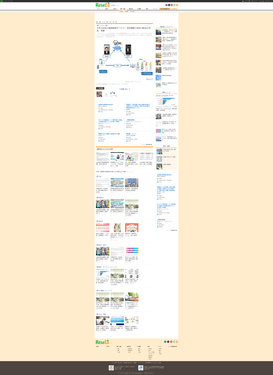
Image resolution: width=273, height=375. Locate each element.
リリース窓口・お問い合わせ (117, 362)
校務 (127, 11)
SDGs (149, 350)
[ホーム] (97, 21)
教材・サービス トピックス (108, 267)
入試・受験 (102, 314)
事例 (147, 8)
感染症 (101, 221)
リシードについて (141, 362)
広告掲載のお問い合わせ (127, 362)
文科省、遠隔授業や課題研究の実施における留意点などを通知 (115, 171)
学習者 (160, 348)
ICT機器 (139, 8)
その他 (132, 11)
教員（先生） (103, 245)
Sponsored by (143, 144)
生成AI (106, 8)
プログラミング (151, 353)
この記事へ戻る (124, 89)
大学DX (114, 8)
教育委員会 (130, 350)
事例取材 (150, 357)
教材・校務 (122, 8)
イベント (155, 8)
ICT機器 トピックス (105, 290)
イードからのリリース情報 (156, 362)
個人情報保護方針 (148, 362)
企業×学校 (150, 355)
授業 (122, 11)
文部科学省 (130, 348)
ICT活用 (150, 348)
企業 (160, 352)
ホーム (98, 8)
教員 (160, 350)
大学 (100, 176)
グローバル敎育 (151, 352)
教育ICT (101, 197)
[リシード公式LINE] (174, 341)
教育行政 (131, 8)
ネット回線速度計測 (172, 346)
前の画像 (101, 88)
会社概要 (134, 362)
